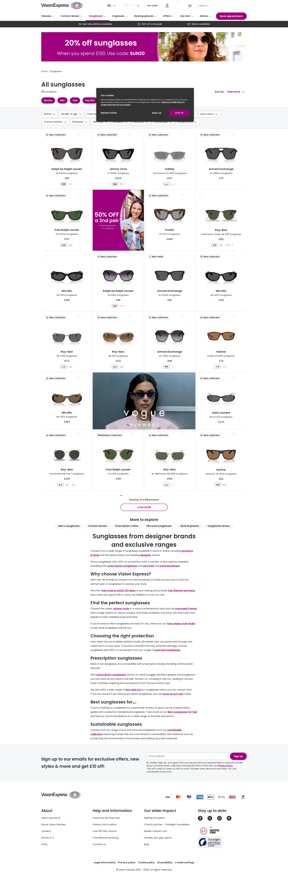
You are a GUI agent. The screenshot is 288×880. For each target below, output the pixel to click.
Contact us (99, 844)
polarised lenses (170, 566)
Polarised (77, 122)
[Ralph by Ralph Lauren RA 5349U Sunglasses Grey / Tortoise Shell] (64, 184)
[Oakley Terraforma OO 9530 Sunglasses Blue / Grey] (173, 184)
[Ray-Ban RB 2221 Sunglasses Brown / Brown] (115, 366)
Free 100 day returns (105, 831)
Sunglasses (96, 16)
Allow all (179, 113)
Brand (47, 114)
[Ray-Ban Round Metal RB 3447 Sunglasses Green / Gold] (67, 484)
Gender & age (69, 114)
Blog (146, 844)
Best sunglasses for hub (182, 712)
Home (44, 71)
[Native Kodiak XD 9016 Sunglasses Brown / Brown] (218, 366)
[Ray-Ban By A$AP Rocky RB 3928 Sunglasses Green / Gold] (166, 484)
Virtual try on (185, 122)
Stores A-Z (47, 837)
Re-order (153, 5)
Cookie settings (184, 862)
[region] (145, 105)
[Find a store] (167, 5)
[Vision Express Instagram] (219, 818)
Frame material (53, 122)
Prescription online (126, 526)
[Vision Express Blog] (229, 818)
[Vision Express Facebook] (200, 818)
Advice (204, 16)
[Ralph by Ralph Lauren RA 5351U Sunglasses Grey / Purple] (115, 306)
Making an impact (154, 818)
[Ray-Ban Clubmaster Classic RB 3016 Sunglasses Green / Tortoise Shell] (221, 245)
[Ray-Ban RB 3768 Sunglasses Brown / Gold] (70, 366)
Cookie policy (146, 862)
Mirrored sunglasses (159, 526)
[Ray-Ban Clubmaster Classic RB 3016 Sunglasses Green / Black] (215, 245)
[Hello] (132, 5)
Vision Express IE (50, 818)
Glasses (46, 16)
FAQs (44, 844)
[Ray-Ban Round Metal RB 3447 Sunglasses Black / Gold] (60, 484)
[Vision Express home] (63, 794)
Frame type (161, 122)
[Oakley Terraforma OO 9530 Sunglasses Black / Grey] (166, 184)
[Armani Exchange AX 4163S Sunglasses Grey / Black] (166, 366)
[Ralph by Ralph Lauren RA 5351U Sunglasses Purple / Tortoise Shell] (121, 306)
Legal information (105, 862)
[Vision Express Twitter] (209, 818)
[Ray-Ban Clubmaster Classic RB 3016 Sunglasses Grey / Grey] (227, 245)
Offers (167, 16)
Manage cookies (109, 112)
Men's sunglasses (69, 526)
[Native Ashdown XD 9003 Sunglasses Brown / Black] (218, 484)
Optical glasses (189, 526)
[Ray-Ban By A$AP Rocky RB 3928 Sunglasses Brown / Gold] (173, 484)
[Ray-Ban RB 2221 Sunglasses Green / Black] (121, 366)
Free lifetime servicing (105, 837)
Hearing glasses (144, 16)
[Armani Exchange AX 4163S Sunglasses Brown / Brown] (173, 366)
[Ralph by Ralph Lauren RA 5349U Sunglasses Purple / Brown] (70, 184)
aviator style (121, 608)
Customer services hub (106, 818)
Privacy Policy (225, 765)
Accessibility (164, 862)
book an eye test (173, 694)
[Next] (232, 245)
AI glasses (118, 16)
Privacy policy (126, 862)
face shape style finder (181, 623)
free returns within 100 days (118, 590)
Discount (138, 122)
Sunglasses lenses (218, 526)
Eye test (185, 16)
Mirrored (98, 122)
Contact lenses (70, 16)
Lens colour (207, 114)
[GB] (111, 5)
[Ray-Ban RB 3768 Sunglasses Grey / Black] (64, 366)
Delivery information (105, 824)
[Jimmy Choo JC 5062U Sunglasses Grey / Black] (115, 184)
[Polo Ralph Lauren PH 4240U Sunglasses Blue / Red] (70, 245)
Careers (46, 831)
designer (146, 555)
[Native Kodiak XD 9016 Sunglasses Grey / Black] (224, 366)
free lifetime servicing (181, 590)
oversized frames (186, 608)
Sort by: (219, 91)
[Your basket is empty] (189, 5)
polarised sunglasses (167, 650)
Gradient (118, 122)
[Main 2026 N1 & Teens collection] (144, 400)
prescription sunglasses (122, 566)
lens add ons (133, 689)
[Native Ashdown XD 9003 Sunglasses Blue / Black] (224, 484)
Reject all (156, 113)
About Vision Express (53, 824)
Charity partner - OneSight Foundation (167, 824)
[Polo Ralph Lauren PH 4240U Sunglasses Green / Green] (64, 245)
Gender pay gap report (158, 837)
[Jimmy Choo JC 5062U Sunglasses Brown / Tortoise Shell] (121, 184)
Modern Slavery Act (155, 831)
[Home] (62, 5)
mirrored (148, 566)
